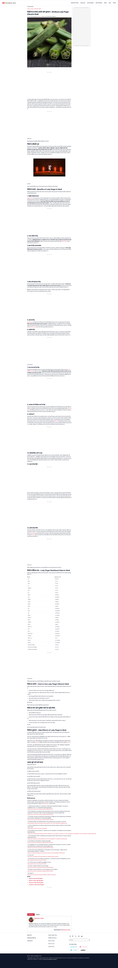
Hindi (32, 8)
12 (65, 736)
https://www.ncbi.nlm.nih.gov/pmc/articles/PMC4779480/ (41, 819)
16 (42, 750)
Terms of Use (51, 943)
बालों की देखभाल (99, 2)
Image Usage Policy (52, 935)
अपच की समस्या (64, 241)
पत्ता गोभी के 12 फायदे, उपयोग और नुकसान (36, 884)
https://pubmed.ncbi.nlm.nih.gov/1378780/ (37, 860)
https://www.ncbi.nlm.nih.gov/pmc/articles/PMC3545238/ (40, 847)
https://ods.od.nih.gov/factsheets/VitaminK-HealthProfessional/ (42, 874)
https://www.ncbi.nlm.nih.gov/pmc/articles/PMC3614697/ (40, 842)
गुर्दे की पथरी (37, 742)
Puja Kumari (39, 16)
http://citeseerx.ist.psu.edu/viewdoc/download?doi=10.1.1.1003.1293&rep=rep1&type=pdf (47, 823)
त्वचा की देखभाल (90, 2)
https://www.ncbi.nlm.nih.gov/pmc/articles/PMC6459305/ (40, 867)
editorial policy (46, 803)
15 (56, 746)
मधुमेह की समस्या (30, 198)
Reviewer (31, 914)
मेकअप (105, 2)
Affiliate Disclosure (52, 937)
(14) (69, 742)
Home (28, 8)
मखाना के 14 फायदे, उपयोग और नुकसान (36, 880)
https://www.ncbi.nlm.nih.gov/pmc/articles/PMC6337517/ (40, 809)
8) (34, 456)
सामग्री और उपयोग (74, 2)
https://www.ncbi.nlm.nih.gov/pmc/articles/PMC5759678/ (40, 814)
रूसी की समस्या (33, 533)
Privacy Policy (51, 940)
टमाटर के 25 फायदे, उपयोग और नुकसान (36, 882)
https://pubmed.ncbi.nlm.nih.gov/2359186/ (37, 863)
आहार (110, 2)
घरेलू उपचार (82, 2)
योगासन (114, 2)
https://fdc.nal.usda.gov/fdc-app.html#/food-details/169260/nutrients (43, 856)
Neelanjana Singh (39, 918)
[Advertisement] (49, 82)
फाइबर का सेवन (33, 326)
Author (38, 914)
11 (30, 574)
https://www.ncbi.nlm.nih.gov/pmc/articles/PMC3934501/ (40, 871)
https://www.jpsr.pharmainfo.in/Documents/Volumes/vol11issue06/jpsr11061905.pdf (46, 853)
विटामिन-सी (56, 421)
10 (32, 534)
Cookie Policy (51, 946)
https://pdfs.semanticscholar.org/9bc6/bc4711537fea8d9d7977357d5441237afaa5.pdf (47, 838)
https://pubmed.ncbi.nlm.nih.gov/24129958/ (37, 828)
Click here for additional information (50, 959)
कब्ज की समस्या (30, 322)
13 (67, 742)
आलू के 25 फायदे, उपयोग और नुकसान (36, 878)
